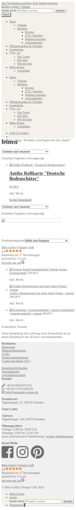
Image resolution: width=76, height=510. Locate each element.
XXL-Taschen (34, 35)
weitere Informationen (59, 436)
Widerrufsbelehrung (14, 350)
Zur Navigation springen (17, 3)
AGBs (6, 354)
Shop (12, 21)
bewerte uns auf (11, 262)
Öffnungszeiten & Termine (25, 46)
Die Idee (22, 60)
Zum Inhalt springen (45, 3)
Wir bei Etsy (24, 63)
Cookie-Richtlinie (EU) (16, 361)
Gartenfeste (16, 49)
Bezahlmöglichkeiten (14, 368)
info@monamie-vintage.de (21, 392)
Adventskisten (33, 42)
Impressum (8, 347)
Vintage (22, 25)
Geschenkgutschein (14, 375)
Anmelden (23, 70)
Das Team (23, 56)
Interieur (22, 28)
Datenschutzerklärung (15, 357)
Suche (13, 497)
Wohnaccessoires (35, 39)
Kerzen (29, 32)
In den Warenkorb (20, 200)
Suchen (60, 10)
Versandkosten (10, 371)
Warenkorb (17, 505)
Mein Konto (16, 67)
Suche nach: (9, 10)
